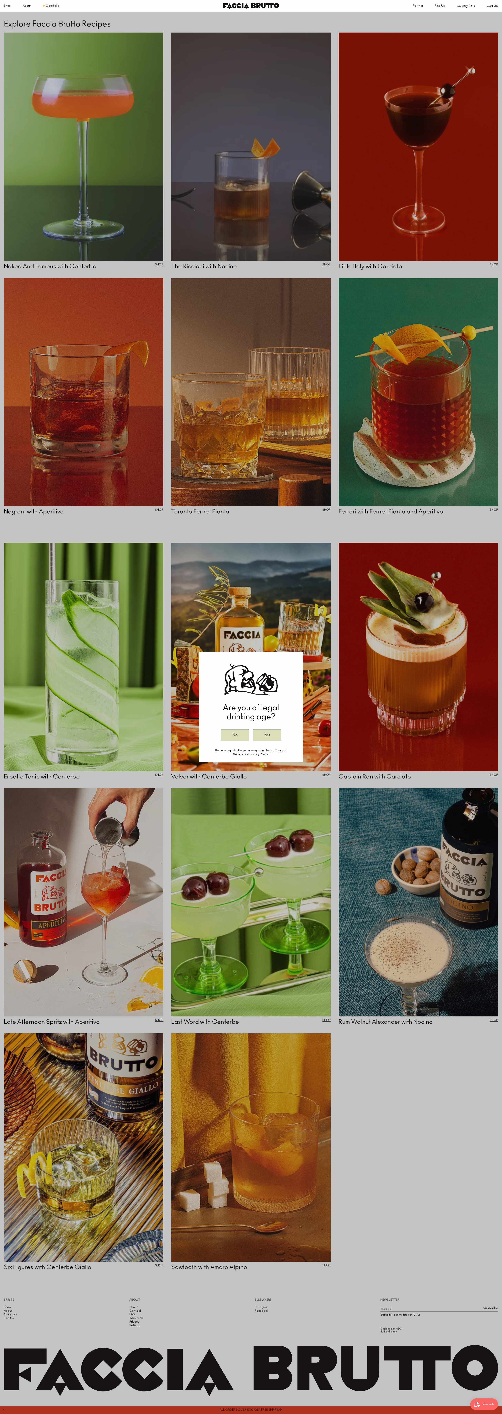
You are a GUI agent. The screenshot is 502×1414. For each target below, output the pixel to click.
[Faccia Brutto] (251, 6)
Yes (267, 735)
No (235, 735)
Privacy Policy (259, 754)
